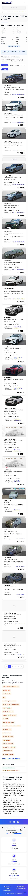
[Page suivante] (21, 666)
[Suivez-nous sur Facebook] (14, 822)
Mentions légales (20, 886)
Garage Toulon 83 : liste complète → (11, 758)
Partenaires (7, 888)
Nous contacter (7, 886)
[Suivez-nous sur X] (18, 822)
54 (18, 666)
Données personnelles (20, 888)
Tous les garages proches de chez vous (11, 770)
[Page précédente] (6, 666)
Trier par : (11, 65)
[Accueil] (2, 12)
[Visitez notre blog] (10, 822)
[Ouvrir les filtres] (25, 893)
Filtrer (5, 65)
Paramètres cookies (7, 890)
